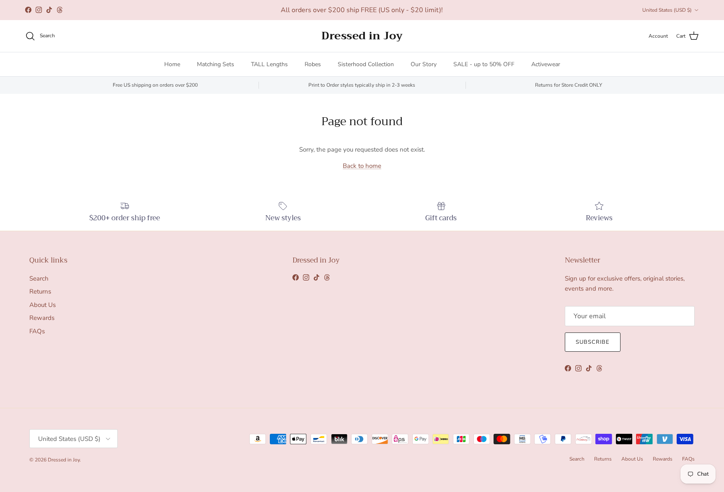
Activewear (545, 64)
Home (172, 64)
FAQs (37, 331)
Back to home (362, 166)
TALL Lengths (269, 64)
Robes (313, 64)
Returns (40, 291)
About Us (42, 305)
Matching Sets (215, 64)
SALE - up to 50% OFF (484, 64)
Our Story (424, 64)
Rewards (41, 318)
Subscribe (593, 342)
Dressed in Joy (64, 459)
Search (39, 278)
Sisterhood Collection (366, 64)
